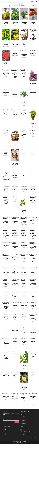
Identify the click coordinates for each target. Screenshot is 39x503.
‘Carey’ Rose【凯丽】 (6, 246)
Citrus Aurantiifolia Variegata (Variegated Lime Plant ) (33, 37)
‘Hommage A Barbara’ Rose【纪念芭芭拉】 (24, 223)
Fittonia (15, 341)
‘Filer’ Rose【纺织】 (15, 258)
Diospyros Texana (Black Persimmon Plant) (15, 75)
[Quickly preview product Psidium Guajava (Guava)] (19, 10)
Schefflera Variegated (24, 211)
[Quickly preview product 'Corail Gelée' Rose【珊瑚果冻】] (37, 256)
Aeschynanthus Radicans (24, 114)
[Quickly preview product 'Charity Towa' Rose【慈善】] (28, 268)
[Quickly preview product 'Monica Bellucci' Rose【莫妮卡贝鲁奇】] (10, 256)
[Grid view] (10, 5)
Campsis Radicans (33, 92)
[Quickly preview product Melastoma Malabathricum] (10, 151)
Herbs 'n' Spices (24, 72)
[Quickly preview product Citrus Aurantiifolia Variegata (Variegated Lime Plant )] (37, 31)
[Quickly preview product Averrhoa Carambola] (10, 10)
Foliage (24, 101)
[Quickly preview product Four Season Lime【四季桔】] (10, 31)
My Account (5, 432)
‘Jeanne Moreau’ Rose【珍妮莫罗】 (6, 235)
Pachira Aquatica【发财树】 (24, 103)
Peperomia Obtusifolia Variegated (6, 357)
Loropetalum (24, 175)
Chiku (24, 153)
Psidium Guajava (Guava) (15, 23)
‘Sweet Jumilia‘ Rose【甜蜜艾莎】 (33, 235)
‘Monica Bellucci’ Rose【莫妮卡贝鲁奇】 (6, 260)
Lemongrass (33, 341)
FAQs (4, 430)
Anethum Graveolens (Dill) (24, 75)
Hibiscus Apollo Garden (33, 355)
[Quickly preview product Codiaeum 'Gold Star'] (37, 111)
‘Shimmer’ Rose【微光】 (15, 222)
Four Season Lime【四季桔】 (5, 43)
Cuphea (15, 200)
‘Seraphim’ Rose (24, 295)
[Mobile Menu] (36, 1)
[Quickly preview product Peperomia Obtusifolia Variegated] (10, 353)
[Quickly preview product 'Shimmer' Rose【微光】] (19, 219)
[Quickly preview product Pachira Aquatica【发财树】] (28, 90)
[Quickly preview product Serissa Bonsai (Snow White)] (28, 10)
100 (33, 5)
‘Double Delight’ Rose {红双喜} (15, 284)
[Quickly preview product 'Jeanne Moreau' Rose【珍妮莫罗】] (10, 231)
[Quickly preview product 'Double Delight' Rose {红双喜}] (19, 281)
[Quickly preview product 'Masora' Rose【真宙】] (10, 281)
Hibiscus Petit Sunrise (6, 397)
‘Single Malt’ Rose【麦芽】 (6, 222)
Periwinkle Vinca (33, 53)
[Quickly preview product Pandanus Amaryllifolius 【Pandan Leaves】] (10, 339)
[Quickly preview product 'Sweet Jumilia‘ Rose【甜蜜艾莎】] (37, 231)
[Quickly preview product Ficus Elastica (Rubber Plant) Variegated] (19, 151)
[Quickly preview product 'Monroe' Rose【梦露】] (19, 244)
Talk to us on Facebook (26, 434)
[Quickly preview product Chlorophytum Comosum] (19, 173)
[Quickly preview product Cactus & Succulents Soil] (37, 328)
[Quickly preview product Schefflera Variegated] (28, 198)
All (36, 5)
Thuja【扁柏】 (6, 113)
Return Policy (5, 433)
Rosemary (6, 317)
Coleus (15, 144)
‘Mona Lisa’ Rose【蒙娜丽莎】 (33, 271)
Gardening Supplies (33, 329)
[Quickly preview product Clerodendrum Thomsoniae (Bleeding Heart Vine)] (10, 173)
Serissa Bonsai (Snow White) (24, 23)
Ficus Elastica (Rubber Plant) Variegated (15, 165)
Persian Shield (33, 83)
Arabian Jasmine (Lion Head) (15, 234)
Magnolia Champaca (24, 366)
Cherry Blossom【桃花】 (24, 43)
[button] (10, 13)
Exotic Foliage (15, 91)
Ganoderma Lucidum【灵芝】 (33, 23)
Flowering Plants (24, 41)
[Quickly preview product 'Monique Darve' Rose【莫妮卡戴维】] (19, 268)
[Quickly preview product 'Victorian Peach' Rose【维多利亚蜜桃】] (37, 198)
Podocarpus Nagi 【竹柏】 (24, 331)
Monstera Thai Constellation (15, 93)
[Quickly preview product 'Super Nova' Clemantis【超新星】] (37, 316)
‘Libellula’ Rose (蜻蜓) (33, 397)
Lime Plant (15, 53)
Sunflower (33, 375)
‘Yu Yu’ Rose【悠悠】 (33, 221)
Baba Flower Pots (23, 342)
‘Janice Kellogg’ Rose (15, 295)
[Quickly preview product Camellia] (10, 51)
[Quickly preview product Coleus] (19, 132)
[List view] (12, 5)
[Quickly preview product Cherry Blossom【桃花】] (28, 31)
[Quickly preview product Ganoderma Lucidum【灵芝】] (37, 10)
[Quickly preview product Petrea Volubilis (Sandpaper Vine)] (10, 71)
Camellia (6, 63)
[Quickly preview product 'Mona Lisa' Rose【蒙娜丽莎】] (37, 268)
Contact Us (5, 429)
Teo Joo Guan (4, 1)
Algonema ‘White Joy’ (24, 306)
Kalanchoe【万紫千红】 (24, 397)
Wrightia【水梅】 (6, 92)
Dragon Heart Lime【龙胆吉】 (15, 43)
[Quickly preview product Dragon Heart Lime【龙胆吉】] (19, 31)
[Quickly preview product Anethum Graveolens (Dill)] (28, 71)
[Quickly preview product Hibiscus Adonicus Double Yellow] (28, 374)
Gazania (6, 133)
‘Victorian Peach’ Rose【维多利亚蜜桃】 (33, 202)
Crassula (33, 153)
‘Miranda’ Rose (24, 245)
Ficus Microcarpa (15, 189)
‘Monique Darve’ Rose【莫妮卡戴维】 (15, 272)
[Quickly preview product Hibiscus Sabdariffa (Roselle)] (10, 198)
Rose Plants (33, 199)
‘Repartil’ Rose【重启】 (24, 259)
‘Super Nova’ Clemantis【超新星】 (33, 320)
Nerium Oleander (24, 189)
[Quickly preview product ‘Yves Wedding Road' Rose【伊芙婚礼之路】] (37, 244)
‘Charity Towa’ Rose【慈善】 (24, 271)
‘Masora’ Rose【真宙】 (6, 284)
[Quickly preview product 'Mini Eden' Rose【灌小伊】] (28, 231)
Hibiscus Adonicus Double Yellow (24, 386)
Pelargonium (24, 317)
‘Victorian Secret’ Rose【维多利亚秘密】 (6, 272)
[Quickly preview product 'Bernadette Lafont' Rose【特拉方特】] (28, 281)
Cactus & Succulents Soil (33, 331)
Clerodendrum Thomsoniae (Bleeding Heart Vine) (6, 178)
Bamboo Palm (15, 330)
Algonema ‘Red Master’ (33, 306)
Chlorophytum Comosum (15, 176)
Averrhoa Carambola (6, 23)
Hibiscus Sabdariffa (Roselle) (6, 202)
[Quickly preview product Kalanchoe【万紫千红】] (28, 395)
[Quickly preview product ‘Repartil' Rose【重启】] (28, 256)
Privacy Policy (5, 434)
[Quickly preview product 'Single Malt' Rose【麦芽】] (10, 219)
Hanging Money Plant (33, 134)
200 (35, 5)
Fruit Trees (6, 41)
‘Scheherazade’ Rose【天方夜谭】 (33, 285)
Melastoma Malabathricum (6, 154)
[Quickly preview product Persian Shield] (37, 71)
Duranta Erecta (33, 175)
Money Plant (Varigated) (24, 54)
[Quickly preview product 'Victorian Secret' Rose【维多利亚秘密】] (10, 268)
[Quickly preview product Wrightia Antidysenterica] (28, 132)
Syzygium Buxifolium (15, 113)
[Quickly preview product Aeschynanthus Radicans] (28, 111)
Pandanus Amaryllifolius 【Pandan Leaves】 (6, 344)
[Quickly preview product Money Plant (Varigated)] (28, 51)
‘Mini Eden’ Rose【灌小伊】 (24, 234)
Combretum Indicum (33, 295)
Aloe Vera (15, 317)
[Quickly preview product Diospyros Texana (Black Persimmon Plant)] (19, 71)
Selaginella (6, 295)
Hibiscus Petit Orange (6, 376)
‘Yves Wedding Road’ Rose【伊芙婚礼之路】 (33, 247)
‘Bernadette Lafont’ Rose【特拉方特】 (24, 285)
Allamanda (33, 189)
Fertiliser (22, 413)
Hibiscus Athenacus (15, 376)
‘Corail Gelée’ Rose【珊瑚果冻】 (33, 260)
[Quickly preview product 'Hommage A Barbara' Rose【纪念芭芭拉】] (28, 219)
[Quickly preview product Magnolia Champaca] (28, 353)
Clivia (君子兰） (15, 396)
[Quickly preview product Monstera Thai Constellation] (19, 90)
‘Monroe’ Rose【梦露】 (15, 247)
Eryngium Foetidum (6, 190)
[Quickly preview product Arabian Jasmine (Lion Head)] (19, 231)
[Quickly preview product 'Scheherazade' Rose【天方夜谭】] (37, 281)
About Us (5, 428)
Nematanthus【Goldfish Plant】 (6, 307)
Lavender (15, 355)
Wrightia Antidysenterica (24, 135)
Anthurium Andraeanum (15, 306)
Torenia (6, 330)
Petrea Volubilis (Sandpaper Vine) (6, 75)
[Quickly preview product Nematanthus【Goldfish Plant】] (10, 303)
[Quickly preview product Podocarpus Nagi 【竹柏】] (28, 328)
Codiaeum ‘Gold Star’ (33, 124)
